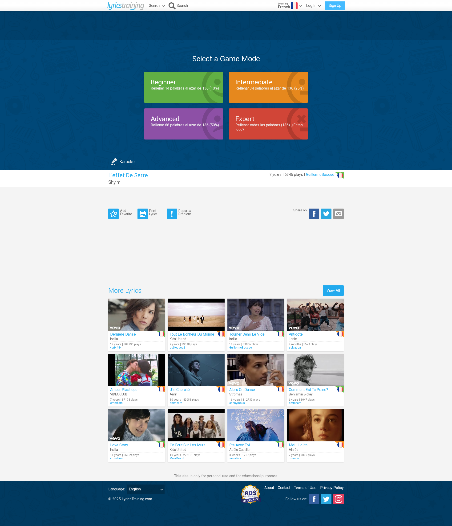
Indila (114, 339)
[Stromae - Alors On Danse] (255, 370)
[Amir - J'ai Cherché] (196, 370)
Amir (173, 394)
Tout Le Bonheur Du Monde (192, 334)
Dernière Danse (123, 334)
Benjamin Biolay (301, 394)
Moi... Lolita (298, 445)
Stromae (235, 394)
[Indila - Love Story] (136, 425)
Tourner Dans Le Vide (247, 334)
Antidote (296, 334)
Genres (155, 5)
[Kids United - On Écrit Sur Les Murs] (196, 425)
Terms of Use (305, 487)
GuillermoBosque (320, 174)
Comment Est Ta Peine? (308, 389)
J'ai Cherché (180, 389)
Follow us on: (296, 499)
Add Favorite (126, 212)
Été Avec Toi (239, 445)
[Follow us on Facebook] (314, 499)
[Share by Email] (338, 214)
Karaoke (127, 161)
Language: (116, 489)
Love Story (119, 445)
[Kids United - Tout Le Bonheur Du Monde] (196, 315)
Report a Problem (184, 212)
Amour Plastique (123, 389)
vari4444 (115, 347)
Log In (311, 5)
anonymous (237, 403)
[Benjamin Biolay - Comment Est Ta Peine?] (315, 370)
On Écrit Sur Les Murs (188, 445)
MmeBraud (177, 458)
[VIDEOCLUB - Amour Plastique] (136, 370)
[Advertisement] (226, 25)
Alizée (293, 450)
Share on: (300, 210)
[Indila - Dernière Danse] (136, 315)
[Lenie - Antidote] (315, 315)
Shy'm (114, 182)
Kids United (178, 339)
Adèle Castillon (240, 450)
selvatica (295, 347)
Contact (284, 487)
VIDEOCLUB (118, 394)
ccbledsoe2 (177, 347)
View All (333, 290)
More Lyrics (124, 290)
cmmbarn (116, 403)
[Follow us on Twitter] (326, 499)
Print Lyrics (153, 212)
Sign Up (335, 5)
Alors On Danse (242, 389)
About (269, 487)
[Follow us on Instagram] (338, 499)
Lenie (293, 339)
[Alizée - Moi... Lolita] (315, 425)
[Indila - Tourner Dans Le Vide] (255, 315)
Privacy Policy (332, 487)
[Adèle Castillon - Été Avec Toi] (255, 425)
